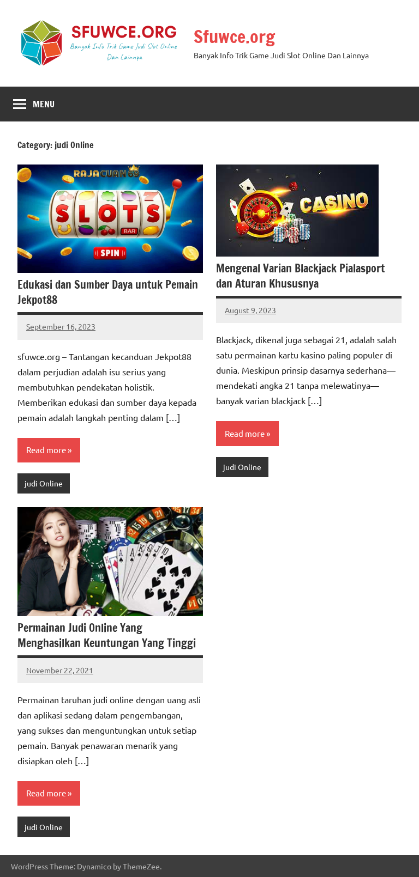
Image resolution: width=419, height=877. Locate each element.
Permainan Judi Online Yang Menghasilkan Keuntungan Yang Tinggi (106, 635)
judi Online (44, 483)
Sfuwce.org (234, 36)
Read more (46, 449)
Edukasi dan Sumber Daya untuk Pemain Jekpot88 (107, 292)
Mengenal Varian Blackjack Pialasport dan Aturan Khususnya (300, 275)
